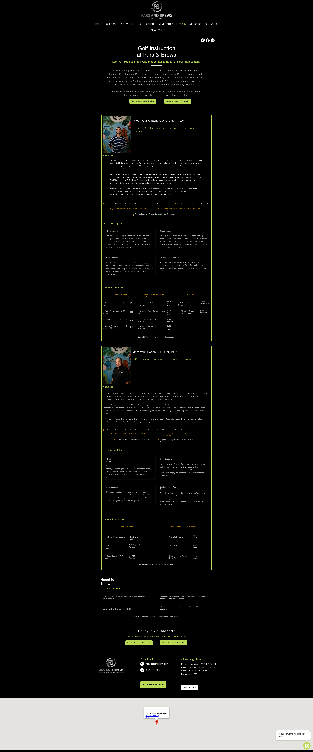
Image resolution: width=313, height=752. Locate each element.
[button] (147, 24)
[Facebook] (208, 40)
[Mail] (213, 40)
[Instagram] (203, 40)
